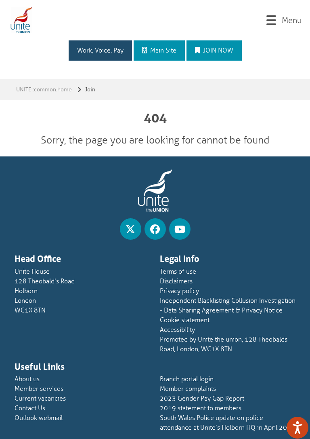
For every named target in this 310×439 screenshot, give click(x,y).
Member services (39, 389)
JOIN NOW (217, 50)
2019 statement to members (200, 408)
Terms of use (178, 272)
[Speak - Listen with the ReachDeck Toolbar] (297, 428)
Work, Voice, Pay (100, 50)
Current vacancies (40, 399)
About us (27, 379)
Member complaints (188, 389)
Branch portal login (187, 379)
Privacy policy (179, 291)
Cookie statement (184, 320)
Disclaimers (176, 281)
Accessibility (177, 330)
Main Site (162, 50)
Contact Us (30, 408)
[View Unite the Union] (130, 229)
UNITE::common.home (44, 89)
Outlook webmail (39, 418)
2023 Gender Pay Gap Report (202, 399)
